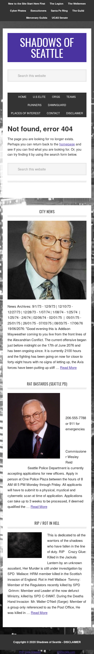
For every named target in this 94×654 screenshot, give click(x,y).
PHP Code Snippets (30, 652)
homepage (67, 144)
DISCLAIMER (72, 642)
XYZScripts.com (66, 652)
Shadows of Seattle (47, 47)
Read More (68, 367)
